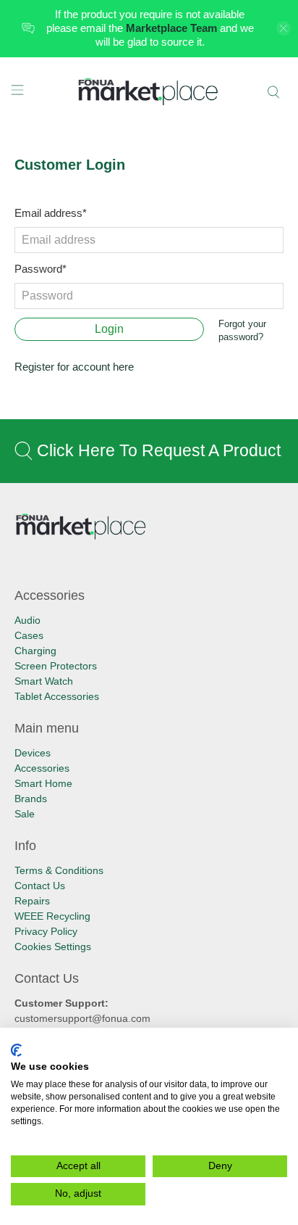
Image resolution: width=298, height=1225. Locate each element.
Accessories (41, 768)
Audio (27, 620)
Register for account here (74, 366)
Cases (28, 635)
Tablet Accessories (56, 696)
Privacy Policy (45, 931)
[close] (283, 28)
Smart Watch (43, 681)
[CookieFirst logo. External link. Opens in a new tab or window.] (16, 1050)
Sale (24, 814)
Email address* (50, 213)
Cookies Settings (52, 946)
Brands (30, 798)
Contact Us (39, 885)
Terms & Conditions (58, 870)
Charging (35, 650)
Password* (40, 269)
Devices (32, 753)
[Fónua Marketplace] (149, 92)
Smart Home (43, 783)
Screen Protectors (55, 666)
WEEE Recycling (52, 916)
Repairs (32, 901)
